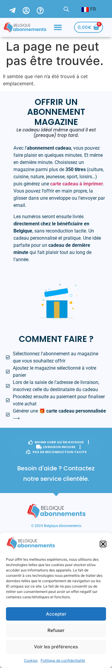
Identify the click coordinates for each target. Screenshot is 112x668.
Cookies (31, 660)
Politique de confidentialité (63, 660)
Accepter (56, 614)
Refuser (56, 630)
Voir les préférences (56, 647)
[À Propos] (44, 9)
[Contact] (16, 9)
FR (92, 9)
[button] (103, 544)
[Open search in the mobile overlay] (66, 9)
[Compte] (30, 9)
